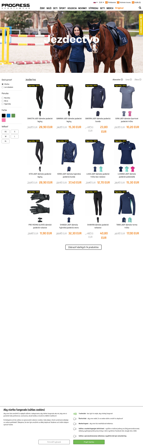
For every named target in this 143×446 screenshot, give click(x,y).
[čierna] (4, 116)
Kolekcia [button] (72, 8)
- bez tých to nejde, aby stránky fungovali (96, 413)
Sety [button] (102, 8)
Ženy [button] (42, 8)
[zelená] (13, 116)
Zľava (137, 79)
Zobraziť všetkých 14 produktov (83, 247)
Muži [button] (49, 8)
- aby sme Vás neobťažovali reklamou (96, 423)
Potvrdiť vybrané (54, 442)
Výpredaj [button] (93, 8)
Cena (127, 79)
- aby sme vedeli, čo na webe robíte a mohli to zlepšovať (101, 418)
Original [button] (119, 8)
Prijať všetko (89, 442)
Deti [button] (55, 8)
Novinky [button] (82, 8)
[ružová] (4, 120)
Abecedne (116, 79)
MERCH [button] (110, 8)
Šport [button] (62, 8)
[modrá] (8, 116)
